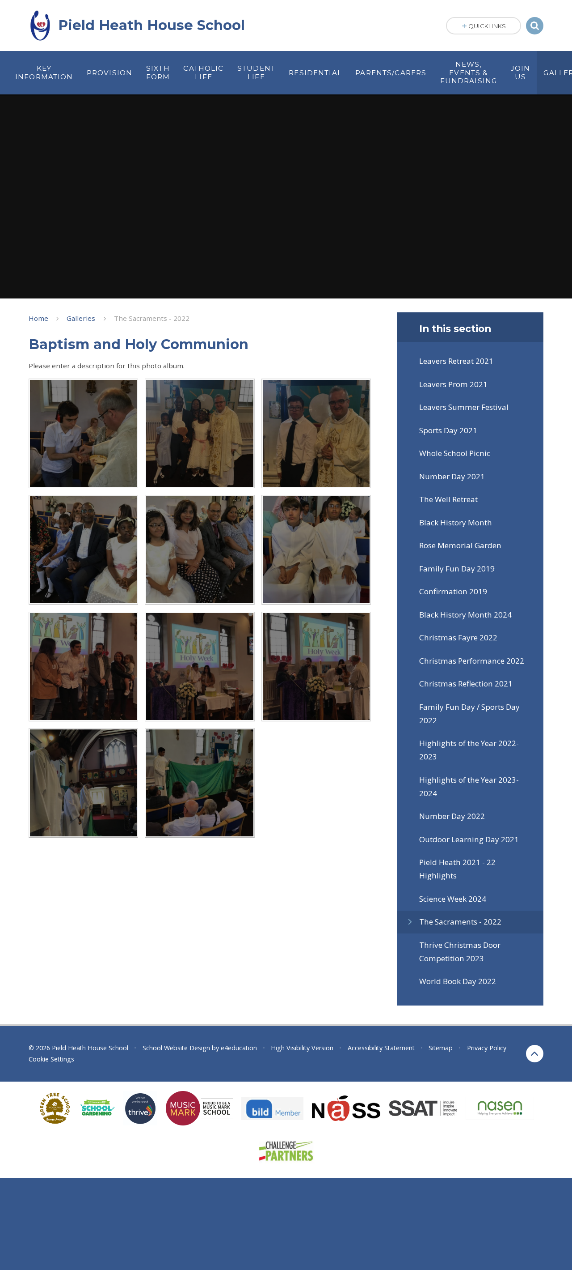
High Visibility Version (302, 1048)
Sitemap (441, 1048)
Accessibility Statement (381, 1048)
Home (38, 318)
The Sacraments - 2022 (151, 318)
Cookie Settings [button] (51, 1059)
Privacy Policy (486, 1048)
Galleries (81, 318)
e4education (239, 1048)
